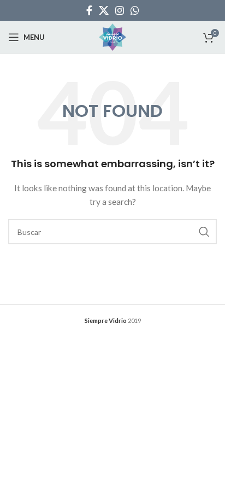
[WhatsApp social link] (135, 10)
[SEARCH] (204, 231)
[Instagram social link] (119, 10)
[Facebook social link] (89, 10)
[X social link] (104, 10)
